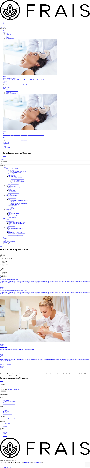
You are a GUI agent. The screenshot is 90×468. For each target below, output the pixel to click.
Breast (9, 189)
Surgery (7, 33)
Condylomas (11, 210)
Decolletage (14, 208)
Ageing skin (11, 170)
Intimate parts (5, 264)
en (3, 23)
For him (3, 273)
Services (5, 238)
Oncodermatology (12, 217)
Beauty (4, 32)
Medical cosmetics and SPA (12, 93)
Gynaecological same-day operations (16, 233)
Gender (1, 269)
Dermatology (8, 34)
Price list (5, 426)
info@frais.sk (24, 84)
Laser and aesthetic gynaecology (15, 235)
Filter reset (2, 277)
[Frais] (45, 19)
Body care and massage (13, 184)
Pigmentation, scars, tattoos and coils (19, 200)
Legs (9, 194)
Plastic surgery (9, 89)
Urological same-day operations (15, 228)
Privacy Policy (27, 462)
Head (3, 265)
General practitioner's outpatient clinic (16, 222)
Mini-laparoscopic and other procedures (17, 187)
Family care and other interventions (16, 223)
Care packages (11, 226)
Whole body (4, 261)
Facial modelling (15, 204)
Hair (9, 196)
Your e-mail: (4, 387)
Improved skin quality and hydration (19, 203)
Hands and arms (12, 198)
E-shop (4, 146)
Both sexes (4, 272)
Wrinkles (13, 201)
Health (4, 88)
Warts (9, 212)
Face (9, 199)
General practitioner (10, 38)
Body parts (2, 254)
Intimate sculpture (12, 186)
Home (4, 30)
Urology (7, 37)
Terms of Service (36, 462)
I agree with (11, 389)
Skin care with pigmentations (17, 179)
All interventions (6, 87)
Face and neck (11, 190)
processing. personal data (13, 389)
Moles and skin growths (13, 213)
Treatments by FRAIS (16, 172)
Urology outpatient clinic (13, 229)
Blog (4, 148)
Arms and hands (12, 191)
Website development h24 (5, 467)
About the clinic (6, 147)
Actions (4, 144)
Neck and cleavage (12, 205)
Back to (1, 246)
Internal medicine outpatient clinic (15, 224)
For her (3, 275)
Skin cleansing (11, 175)
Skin (3, 268)
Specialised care (12, 176)
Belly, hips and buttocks (13, 193)
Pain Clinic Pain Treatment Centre (10, 418)
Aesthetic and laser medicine (12, 91)
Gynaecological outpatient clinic (15, 232)
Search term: (4, 161)
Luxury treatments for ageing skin (18, 171)
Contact (4, 156)
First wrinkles (11, 173)
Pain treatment (6, 143)
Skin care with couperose (16, 180)
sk (3, 22)
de (3, 24)
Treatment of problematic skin (15, 215)
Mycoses (10, 214)
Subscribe (4, 390)
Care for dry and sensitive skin (18, 181)
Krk (12, 207)
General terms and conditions (9, 465)
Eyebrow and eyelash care (17, 182)
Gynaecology (9, 35)
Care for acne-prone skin (16, 177)
